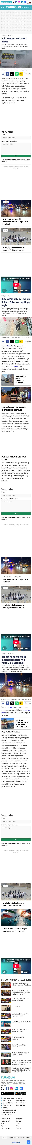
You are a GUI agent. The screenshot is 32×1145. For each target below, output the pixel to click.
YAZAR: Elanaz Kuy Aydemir (24, 337)
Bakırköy (11, 707)
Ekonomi (19, 1098)
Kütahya (8, 346)
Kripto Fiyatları (21, 1103)
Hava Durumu (7, 1100)
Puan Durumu (7, 1105)
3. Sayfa (10, 296)
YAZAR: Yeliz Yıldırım (22, 699)
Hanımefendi (5, 1128)
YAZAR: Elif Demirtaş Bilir (22, 70)
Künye (18, 1126)
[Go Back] (28, 1142)
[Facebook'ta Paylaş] (7, 74)
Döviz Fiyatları (20, 1100)
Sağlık (18, 1123)
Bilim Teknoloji (5, 1119)
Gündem (10, 35)
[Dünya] (16, 236)
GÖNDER (16, 156)
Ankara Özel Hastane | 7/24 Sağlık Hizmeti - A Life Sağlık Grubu (8, 1112)
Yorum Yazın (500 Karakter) (9, 141)
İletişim (18, 1128)
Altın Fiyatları (20, 1105)
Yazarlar (5, 1108)
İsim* (3, 134)
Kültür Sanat (5, 1121)
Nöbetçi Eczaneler (9, 1098)
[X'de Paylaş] (12, 74)
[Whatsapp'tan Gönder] (17, 74)
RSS (4, 1137)
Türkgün (4, 35)
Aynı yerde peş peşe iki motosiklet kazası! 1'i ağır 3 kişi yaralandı (15, 221)
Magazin (19, 1121)
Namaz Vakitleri (8, 1103)
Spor (2, 1123)
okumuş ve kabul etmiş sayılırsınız (15, 160)
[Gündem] (16, 208)
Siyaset (3, 1126)
